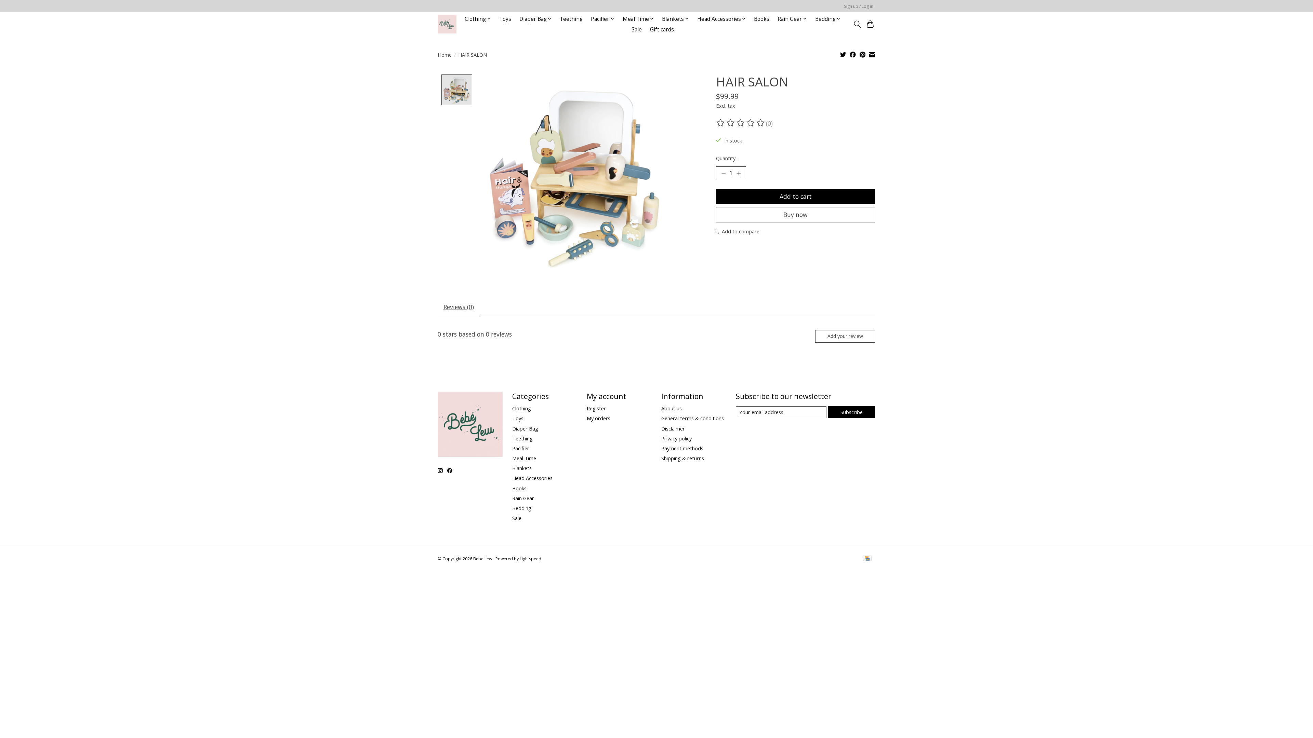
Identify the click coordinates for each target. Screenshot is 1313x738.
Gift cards (662, 29)
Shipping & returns (682, 458)
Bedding (521, 508)
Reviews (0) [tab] (458, 307)
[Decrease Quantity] (723, 173)
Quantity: (726, 158)
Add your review (845, 336)
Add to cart (796, 196)
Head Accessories (532, 478)
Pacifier (520, 448)
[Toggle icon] (857, 24)
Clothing (521, 408)
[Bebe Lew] (447, 24)
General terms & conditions (692, 418)
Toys (505, 19)
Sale (637, 29)
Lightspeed (530, 559)
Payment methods (682, 448)
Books (761, 19)
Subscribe (851, 412)
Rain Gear (523, 498)
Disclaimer (673, 428)
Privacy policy (676, 438)
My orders (598, 418)
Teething (571, 19)
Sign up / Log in (858, 6)
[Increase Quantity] (738, 173)
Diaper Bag (525, 428)
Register (596, 408)
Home (445, 54)
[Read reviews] (741, 123)
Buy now (795, 214)
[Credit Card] (867, 559)
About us (671, 408)
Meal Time (524, 458)
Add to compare (740, 231)
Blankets (522, 468)
